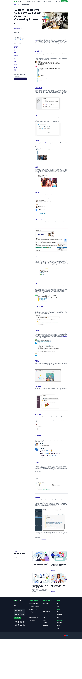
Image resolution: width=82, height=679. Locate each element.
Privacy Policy (56, 635)
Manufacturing (45, 625)
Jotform (15, 70)
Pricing (15, 606)
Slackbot (15, 66)
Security (58, 628)
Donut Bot (15, 47)
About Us (58, 611)
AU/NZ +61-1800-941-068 (19, 613)
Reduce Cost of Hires (46, 611)
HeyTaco (15, 64)
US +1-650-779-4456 (18, 610)
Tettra (15, 56)
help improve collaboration (61, 44)
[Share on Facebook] (20, 39)
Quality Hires (45, 609)
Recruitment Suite (32, 611)
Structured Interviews (32, 608)
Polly (15, 49)
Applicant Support (59, 622)
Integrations (58, 626)
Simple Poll (16, 46)
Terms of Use (61, 635)
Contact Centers (45, 623)
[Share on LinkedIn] (15, 39)
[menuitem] (29, 1)
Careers (58, 617)
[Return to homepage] (18, 1)
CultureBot (16, 55)
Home (15, 4)
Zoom (15, 53)
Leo (14, 58)
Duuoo (15, 69)
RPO (44, 626)
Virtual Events (31, 622)
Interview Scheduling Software (34, 606)
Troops (15, 50)
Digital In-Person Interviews (33, 609)
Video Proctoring (32, 620)
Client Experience (59, 623)
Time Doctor (44, 539)
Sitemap (58, 606)
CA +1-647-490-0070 (18, 611)
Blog (18, 4)
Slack (36, 40)
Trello (15, 61)
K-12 (44, 617)
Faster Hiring (45, 612)
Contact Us (17, 617)
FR (57, 1)
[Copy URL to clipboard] (23, 39)
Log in (59, 1)
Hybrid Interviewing (46, 603)
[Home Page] (17, 600)
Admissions (45, 622)
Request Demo (64, 1)
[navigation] (39, 1)
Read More (52, 570)
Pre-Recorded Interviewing (33, 603)
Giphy (15, 52)
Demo (15, 605)
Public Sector (45, 620)
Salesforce (47, 142)
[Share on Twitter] (18, 39)
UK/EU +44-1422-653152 (19, 614)
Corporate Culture (59, 614)
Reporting (58, 625)
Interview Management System (34, 612)
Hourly (44, 619)
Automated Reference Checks (33, 617)
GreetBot (15, 67)
